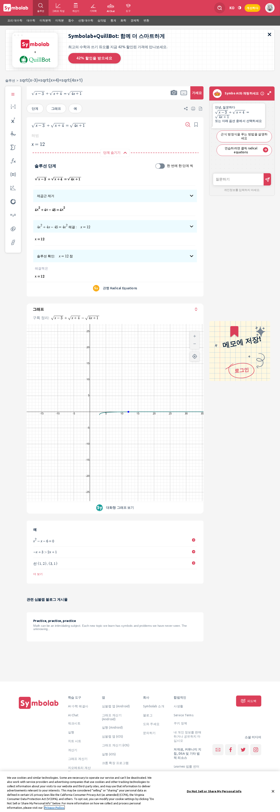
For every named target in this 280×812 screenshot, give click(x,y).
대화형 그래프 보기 (120, 507)
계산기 (72, 750)
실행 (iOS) (109, 754)
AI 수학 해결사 (78, 706)
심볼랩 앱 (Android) (116, 706)
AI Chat (73, 715)
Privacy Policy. (54, 807)
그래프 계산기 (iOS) (115, 745)
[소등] (239, 8)
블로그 (147, 715)
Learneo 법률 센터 (186, 766)
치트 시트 (74, 741)
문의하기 (149, 732)
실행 (71, 732)
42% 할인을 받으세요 (94, 58)
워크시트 (74, 723)
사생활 (178, 706)
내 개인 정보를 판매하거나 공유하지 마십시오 (187, 736)
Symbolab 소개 (153, 706)
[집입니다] (39, 709)
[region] (140, 791)
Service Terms (184, 715)
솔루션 (10, 80)
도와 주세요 (151, 724)
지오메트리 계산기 (79, 769)
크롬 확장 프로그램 (115, 762)
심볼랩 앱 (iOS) (112, 736)
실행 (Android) (112, 727)
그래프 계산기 (78, 759)
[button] (174, 95)
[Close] (273, 791)
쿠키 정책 (180, 723)
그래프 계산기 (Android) (112, 717)
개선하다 (252, 7)
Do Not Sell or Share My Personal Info (214, 791)
